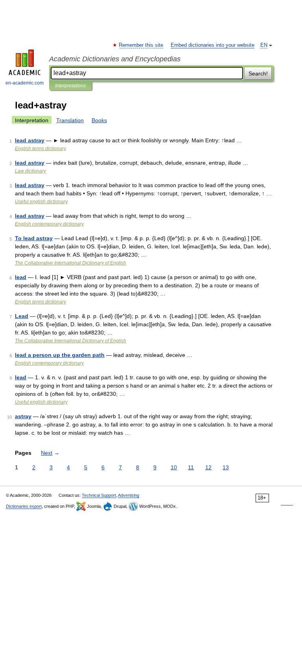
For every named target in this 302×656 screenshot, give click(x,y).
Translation (70, 120)
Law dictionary (30, 171)
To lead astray (34, 238)
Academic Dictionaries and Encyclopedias (114, 59)
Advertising (128, 495)
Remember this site (141, 45)
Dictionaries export (24, 506)
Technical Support (99, 495)
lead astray (29, 140)
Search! (258, 73)
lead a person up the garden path (60, 355)
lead (20, 277)
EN (263, 45)
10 (174, 467)
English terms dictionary (40, 148)
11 (191, 467)
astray (23, 416)
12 (208, 467)
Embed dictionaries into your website (212, 45)
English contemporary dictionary (49, 224)
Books (99, 120)
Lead (21, 316)
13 (226, 467)
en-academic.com (25, 83)
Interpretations (70, 85)
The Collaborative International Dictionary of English (70, 263)
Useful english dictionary (41, 201)
